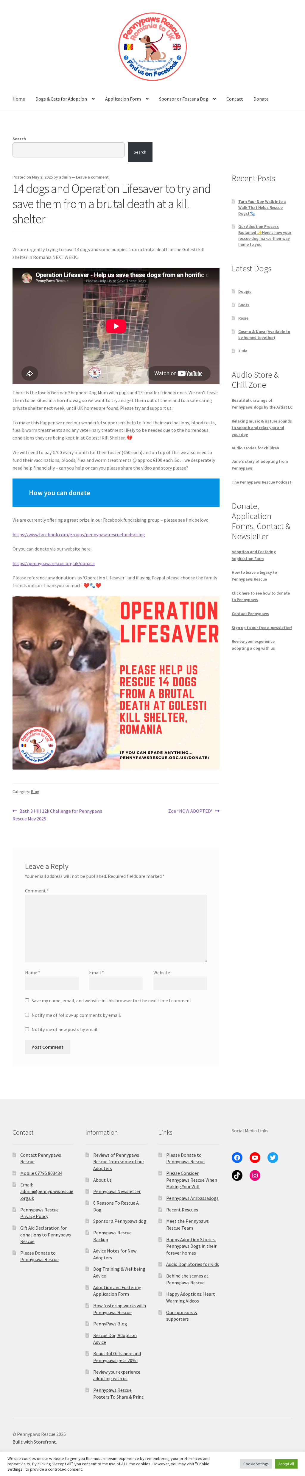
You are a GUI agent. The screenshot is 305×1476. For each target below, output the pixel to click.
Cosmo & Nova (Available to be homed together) (264, 334)
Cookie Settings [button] (255, 1463)
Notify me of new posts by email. (65, 1029)
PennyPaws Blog (110, 1324)
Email (96, 972)
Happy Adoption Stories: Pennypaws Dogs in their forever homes (191, 1246)
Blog (35, 791)
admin (65, 177)
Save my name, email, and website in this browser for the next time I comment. (112, 1000)
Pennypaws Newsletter (117, 1191)
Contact (234, 99)
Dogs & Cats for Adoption (61, 99)
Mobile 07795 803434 (41, 1173)
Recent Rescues (182, 1210)
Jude (242, 351)
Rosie (243, 318)
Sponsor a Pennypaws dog (119, 1221)
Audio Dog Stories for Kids (192, 1264)
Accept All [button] (286, 1463)
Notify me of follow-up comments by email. (76, 1015)
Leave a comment (92, 177)
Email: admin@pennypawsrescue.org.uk (46, 1191)
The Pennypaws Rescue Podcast (261, 482)
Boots (243, 304)
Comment (37, 891)
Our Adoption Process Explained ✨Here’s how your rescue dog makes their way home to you (264, 235)
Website (161, 972)
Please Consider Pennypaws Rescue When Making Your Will (191, 1179)
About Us (102, 1180)
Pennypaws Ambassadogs (192, 1198)
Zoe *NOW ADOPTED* (190, 811)
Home (19, 99)
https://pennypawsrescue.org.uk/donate (54, 563)
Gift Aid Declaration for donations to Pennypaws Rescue (45, 1234)
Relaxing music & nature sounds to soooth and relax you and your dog (262, 427)
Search (19, 138)
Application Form (123, 99)
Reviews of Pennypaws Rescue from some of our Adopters (118, 1161)
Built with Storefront (34, 1442)
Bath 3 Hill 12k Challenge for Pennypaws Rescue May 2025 (57, 815)
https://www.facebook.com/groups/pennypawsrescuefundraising (79, 534)
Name (32, 972)
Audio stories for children (255, 448)
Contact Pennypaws (250, 613)
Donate (261, 99)
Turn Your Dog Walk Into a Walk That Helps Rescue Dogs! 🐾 (262, 207)
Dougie (244, 291)
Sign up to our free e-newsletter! (262, 627)
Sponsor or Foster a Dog (183, 99)
